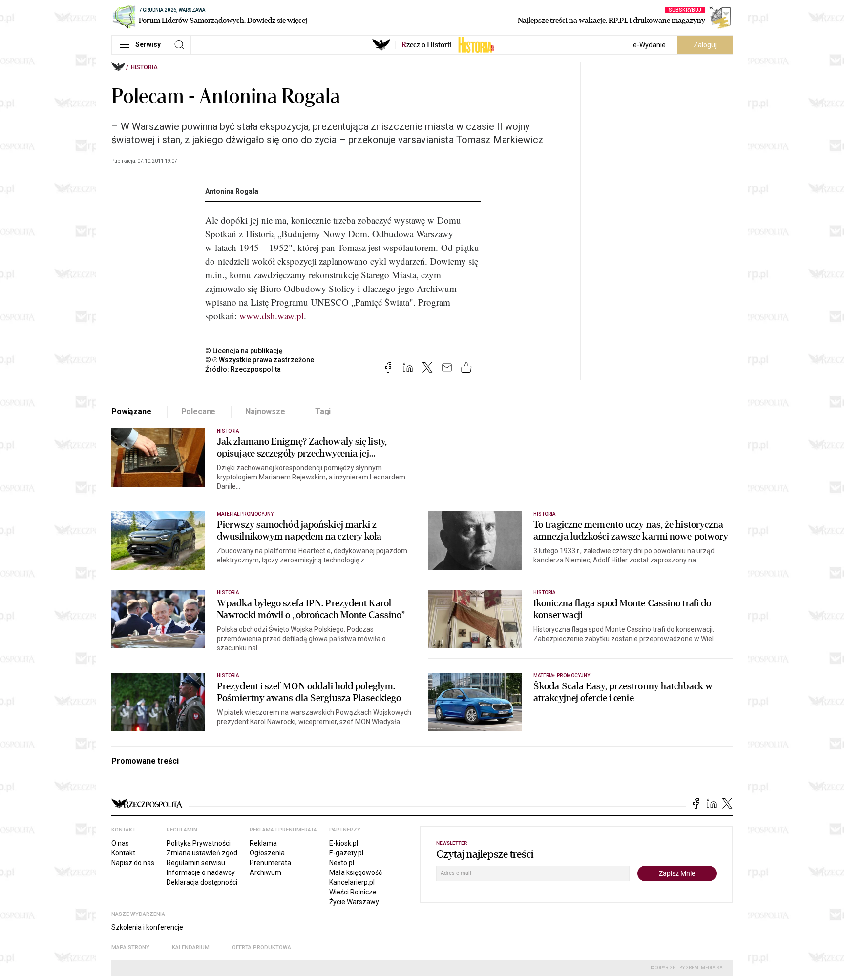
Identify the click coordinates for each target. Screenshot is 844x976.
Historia (144, 67)
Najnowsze (265, 411)
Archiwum (265, 872)
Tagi (323, 411)
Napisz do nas (132, 863)
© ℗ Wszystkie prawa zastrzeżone (259, 360)
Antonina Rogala (231, 191)
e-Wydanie (649, 45)
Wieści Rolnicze (353, 892)
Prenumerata (270, 863)
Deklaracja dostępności (202, 882)
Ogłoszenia (267, 853)
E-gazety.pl (346, 853)
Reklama (263, 843)
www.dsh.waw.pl (271, 316)
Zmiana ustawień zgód (202, 853)
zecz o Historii (426, 45)
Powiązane (131, 411)
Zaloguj (705, 45)
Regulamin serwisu (196, 863)
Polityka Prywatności (199, 843)
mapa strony (130, 947)
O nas (120, 843)
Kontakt (123, 853)
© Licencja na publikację (244, 350)
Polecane (198, 411)
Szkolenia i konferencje (147, 927)
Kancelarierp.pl (352, 882)
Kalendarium (191, 947)
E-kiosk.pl (343, 843)
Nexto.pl (341, 863)
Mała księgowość (355, 872)
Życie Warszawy (354, 902)
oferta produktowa (261, 947)
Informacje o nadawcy (201, 872)
